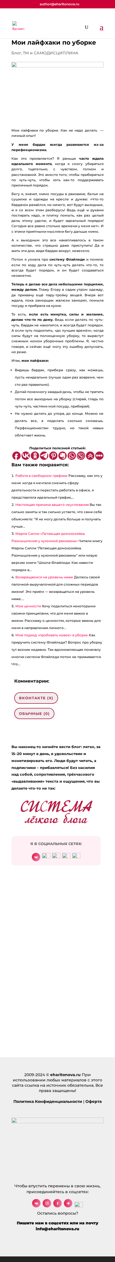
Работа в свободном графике (41, 476)
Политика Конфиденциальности (47, 1101)
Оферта (93, 1101)
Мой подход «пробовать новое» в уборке (51, 635)
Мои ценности (28, 606)
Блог (16, 52)
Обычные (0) (34, 713)
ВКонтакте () (36, 698)
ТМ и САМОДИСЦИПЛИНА (50, 52)
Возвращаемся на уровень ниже (44, 577)
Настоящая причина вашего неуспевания (52, 505)
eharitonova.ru (65, 1074)
